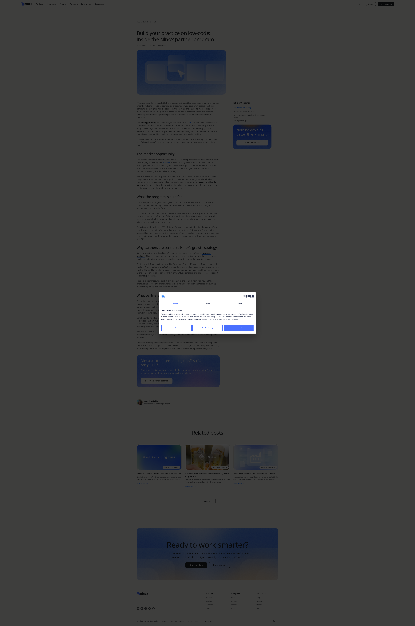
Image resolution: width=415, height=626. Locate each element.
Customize (206, 328)
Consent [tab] (175, 304)
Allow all (238, 328)
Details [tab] (207, 304)
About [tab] (240, 304)
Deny (176, 328)
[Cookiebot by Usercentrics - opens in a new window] (244, 296)
